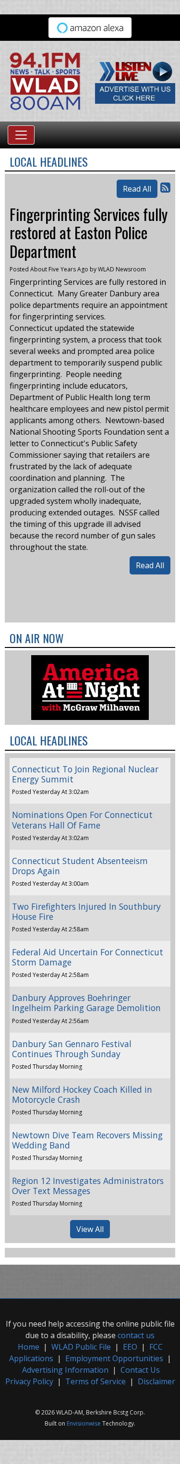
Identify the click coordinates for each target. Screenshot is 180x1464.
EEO (130, 1347)
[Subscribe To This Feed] (165, 187)
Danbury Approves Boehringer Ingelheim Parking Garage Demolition (86, 1002)
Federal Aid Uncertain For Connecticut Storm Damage (87, 957)
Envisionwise (84, 1423)
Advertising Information (65, 1370)
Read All (137, 188)
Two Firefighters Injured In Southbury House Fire (86, 911)
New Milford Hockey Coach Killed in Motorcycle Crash (82, 1094)
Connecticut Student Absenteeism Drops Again (80, 866)
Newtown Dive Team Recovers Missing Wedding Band (87, 1140)
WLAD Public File (81, 1347)
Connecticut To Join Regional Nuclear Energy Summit (85, 774)
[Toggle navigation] (21, 135)
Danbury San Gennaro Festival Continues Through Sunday (72, 1049)
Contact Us (140, 1370)
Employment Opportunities (114, 1358)
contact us (136, 1335)
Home (28, 1347)
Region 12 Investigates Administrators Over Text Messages (88, 1185)
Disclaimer (156, 1381)
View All (90, 1229)
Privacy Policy (29, 1381)
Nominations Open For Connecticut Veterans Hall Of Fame (82, 819)
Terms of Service (95, 1381)
